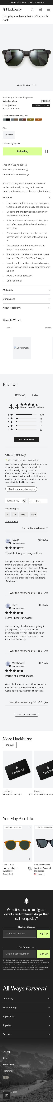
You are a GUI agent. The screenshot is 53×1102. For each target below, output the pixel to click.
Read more (11, 581)
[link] (9, 745)
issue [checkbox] (33, 514)
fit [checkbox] (8, 514)
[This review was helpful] (39, 592)
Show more (11, 521)
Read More (44, 191)
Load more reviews (26, 714)
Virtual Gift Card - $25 (12, 794)
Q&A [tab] (35, 395)
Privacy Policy (9, 1065)
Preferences (8, 1071)
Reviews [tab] (20, 395)
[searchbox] (13, 500)
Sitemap (6, 1052)
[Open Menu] (48, 9)
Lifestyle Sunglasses (24, 98)
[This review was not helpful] (45, 592)
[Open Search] (32, 9)
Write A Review (26, 439)
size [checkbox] (14, 514)
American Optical (42, 865)
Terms (36, 969)
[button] (22, 348)
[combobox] (35, 528)
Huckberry (7, 98)
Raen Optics (8, 865)
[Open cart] (40, 9)
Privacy (42, 969)
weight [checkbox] (23, 514)
